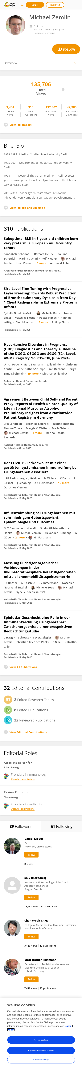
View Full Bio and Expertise (27, 208)
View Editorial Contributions (28, 732)
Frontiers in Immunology (29, 774)
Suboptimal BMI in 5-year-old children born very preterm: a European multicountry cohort (41, 243)
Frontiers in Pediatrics (27, 804)
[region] (41, 1033)
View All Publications (23, 667)
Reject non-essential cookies (41, 1050)
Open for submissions (23, 779)
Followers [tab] (20, 826)
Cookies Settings (41, 1060)
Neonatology (11, 797)
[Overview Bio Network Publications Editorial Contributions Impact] (41, 63)
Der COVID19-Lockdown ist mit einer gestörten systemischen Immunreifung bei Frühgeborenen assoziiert (41, 467)
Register (55, 4)
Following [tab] (61, 826)
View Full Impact (20, 125)
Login (34, 4)
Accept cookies (41, 1040)
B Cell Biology (11, 767)
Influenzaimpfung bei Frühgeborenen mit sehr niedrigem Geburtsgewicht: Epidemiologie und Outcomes (39, 517)
